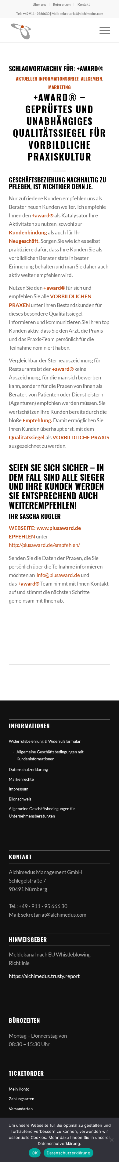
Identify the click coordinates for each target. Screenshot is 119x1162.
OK (35, 1152)
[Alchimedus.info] (49, 30)
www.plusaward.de (59, 528)
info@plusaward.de (58, 575)
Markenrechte (21, 779)
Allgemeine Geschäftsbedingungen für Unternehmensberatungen (42, 812)
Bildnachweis (20, 799)
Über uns (39, 4)
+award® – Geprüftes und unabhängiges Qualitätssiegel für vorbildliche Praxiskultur (59, 126)
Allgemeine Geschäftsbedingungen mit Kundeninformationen (50, 755)
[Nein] (111, 1140)
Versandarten (21, 1108)
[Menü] (101, 30)
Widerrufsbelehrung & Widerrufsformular (45, 741)
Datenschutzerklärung (28, 769)
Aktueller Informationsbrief (47, 78)
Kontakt (84, 4)
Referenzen (61, 4)
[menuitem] (39, 4)
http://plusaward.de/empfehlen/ (44, 545)
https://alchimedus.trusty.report (44, 976)
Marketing (59, 87)
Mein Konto (19, 1089)
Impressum (18, 789)
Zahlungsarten (21, 1098)
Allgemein (91, 78)
